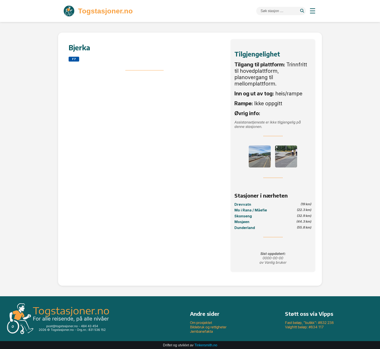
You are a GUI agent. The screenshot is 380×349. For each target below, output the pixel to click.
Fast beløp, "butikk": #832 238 (309, 322)
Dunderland (272, 227)
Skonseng (272, 216)
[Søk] (302, 11)
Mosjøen (272, 222)
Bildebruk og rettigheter (208, 327)
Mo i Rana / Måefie (272, 210)
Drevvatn (272, 204)
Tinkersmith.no (205, 345)
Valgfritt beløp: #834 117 (304, 327)
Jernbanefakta (201, 331)
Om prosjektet (201, 322)
